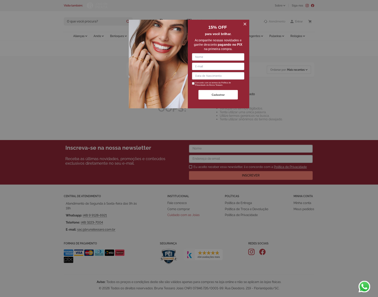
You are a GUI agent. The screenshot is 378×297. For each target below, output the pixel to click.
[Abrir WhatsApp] (364, 287)
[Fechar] (245, 24)
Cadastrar (218, 94)
